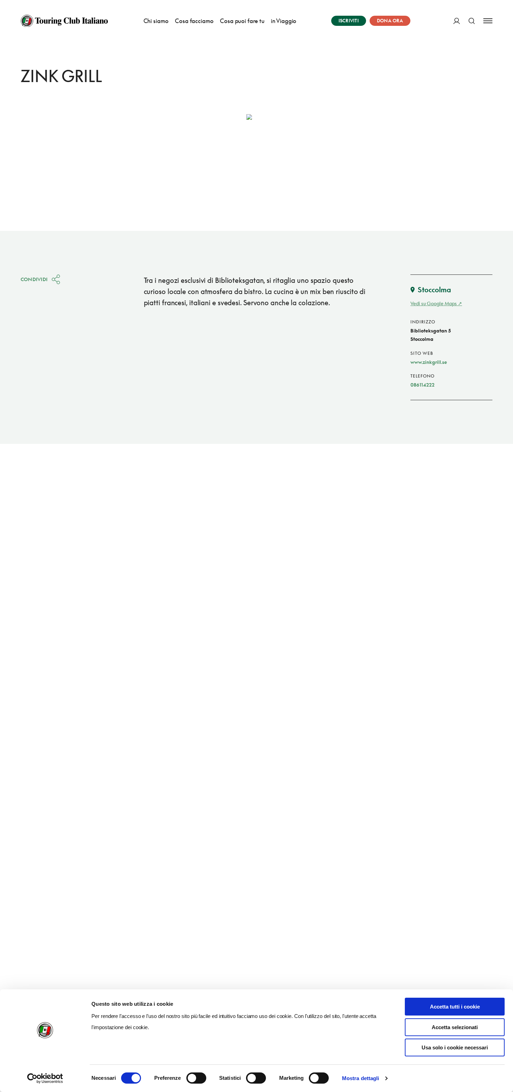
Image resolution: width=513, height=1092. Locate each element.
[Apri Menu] (487, 21)
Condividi (34, 279)
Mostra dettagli (360, 1078)
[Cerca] (471, 21)
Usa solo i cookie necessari (455, 1047)
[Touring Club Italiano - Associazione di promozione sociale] (64, 21)
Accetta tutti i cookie (455, 1007)
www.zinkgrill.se (428, 362)
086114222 (422, 385)
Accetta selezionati (455, 1027)
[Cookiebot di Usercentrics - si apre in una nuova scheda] (45, 1078)
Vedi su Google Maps (433, 303)
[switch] (196, 1078)
